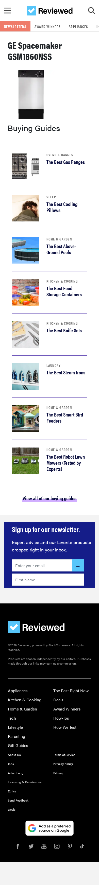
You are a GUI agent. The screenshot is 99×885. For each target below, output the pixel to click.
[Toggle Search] (91, 10)
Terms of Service (64, 754)
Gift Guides (18, 745)
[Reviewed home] (50, 10)
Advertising (15, 773)
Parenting (16, 736)
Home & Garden (59, 239)
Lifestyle (15, 727)
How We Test (64, 727)
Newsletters (15, 26)
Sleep (51, 197)
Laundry (53, 365)
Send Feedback (18, 800)
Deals (58, 700)
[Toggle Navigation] (7, 10)
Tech (12, 718)
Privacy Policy (63, 763)
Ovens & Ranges (60, 155)
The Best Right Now (71, 690)
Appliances (78, 26)
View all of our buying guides (49, 498)
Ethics (12, 791)
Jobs (11, 763)
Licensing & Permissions (25, 782)
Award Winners (48, 26)
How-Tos (61, 718)
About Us (14, 754)
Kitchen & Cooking (62, 281)
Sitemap (58, 773)
